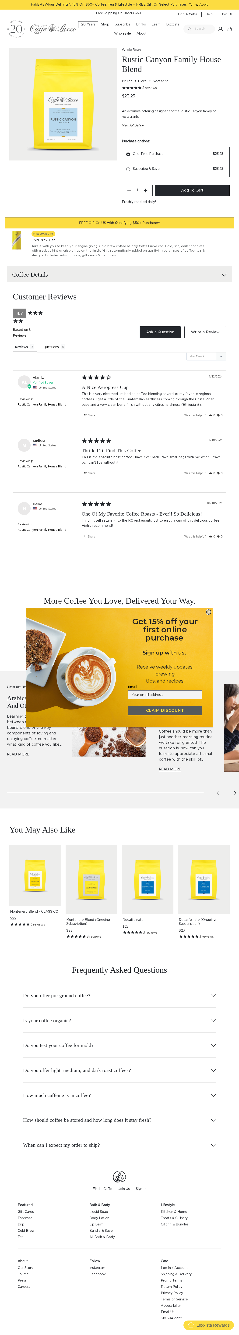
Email (132, 687)
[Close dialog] (208, 612)
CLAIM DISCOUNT (165, 710)
